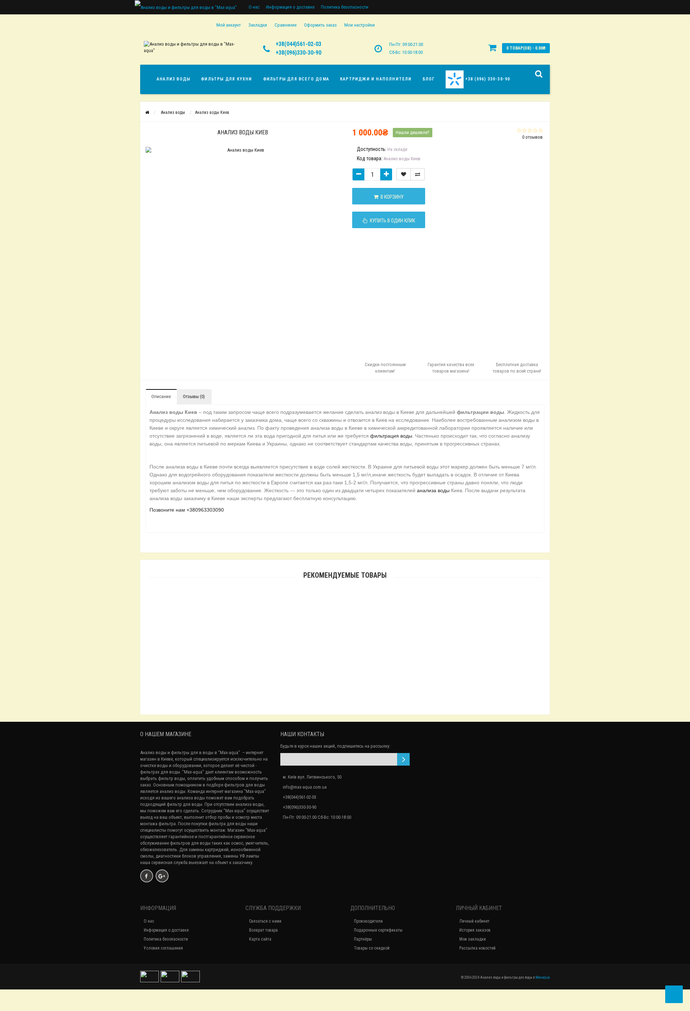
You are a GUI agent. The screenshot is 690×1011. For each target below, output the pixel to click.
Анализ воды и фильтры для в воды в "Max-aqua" (190, 752)
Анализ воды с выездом (345, 675)
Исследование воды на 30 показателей (345, 709)
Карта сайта (260, 939)
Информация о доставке (290, 7)
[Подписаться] (403, 759)
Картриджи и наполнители (376, 79)
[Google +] (162, 875)
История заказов (475, 930)
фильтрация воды (391, 436)
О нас (254, 7)
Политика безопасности (344, 7)
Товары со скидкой (372, 948)
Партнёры (363, 939)
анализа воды (433, 490)
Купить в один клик (391, 220)
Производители (368, 921)
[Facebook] (146, 875)
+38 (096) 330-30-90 (487, 79)
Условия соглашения (163, 948)
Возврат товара (263, 930)
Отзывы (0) (194, 396)
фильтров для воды (190, 843)
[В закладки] (403, 174)
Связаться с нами (265, 921)
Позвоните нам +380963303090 (187, 510)
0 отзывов (532, 137)
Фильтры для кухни (226, 79)
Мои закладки (472, 939)
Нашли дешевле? (412, 132)
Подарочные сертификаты (378, 930)
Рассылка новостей (477, 948)
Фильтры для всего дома (296, 79)
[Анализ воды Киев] (167, 160)
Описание (161, 396)
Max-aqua (542, 977)
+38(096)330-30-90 (298, 52)
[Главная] (147, 112)
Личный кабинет (474, 921)
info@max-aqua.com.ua (305, 787)
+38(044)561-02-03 (298, 44)
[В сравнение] (417, 174)
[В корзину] (328, 667)
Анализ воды (173, 79)
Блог (429, 79)
